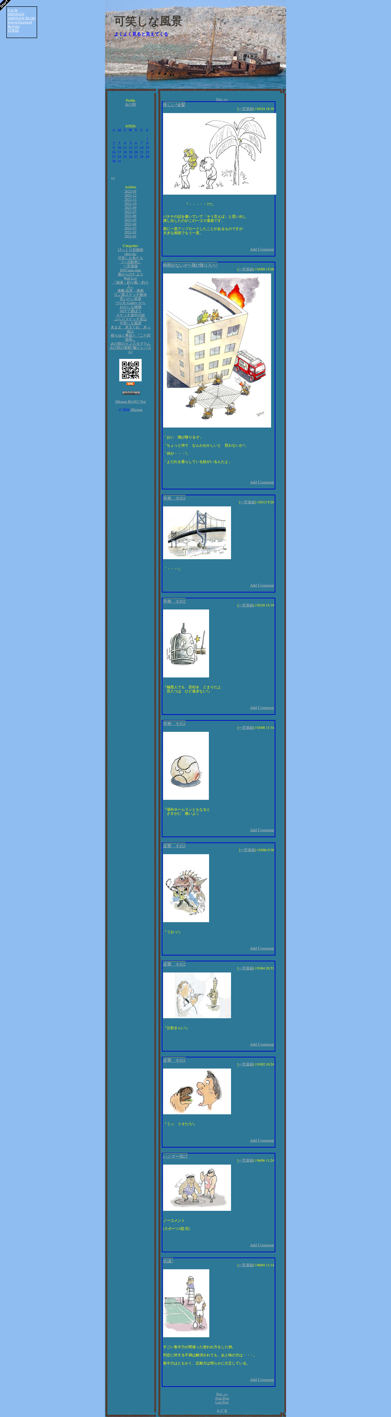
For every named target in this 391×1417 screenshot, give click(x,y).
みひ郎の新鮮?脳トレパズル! (130, 349)
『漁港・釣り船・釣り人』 (130, 284)
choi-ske (130, 253)
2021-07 (130, 211)
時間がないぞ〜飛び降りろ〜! (190, 265)
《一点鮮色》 (130, 261)
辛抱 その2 (174, 601)
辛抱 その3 (174, 498)
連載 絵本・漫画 (130, 290)
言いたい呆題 (130, 298)
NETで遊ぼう (130, 310)
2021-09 (130, 207)
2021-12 (130, 195)
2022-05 (130, 191)
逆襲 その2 (174, 964)
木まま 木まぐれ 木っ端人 (130, 329)
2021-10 (130, 203)
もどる (222, 1410)
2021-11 (130, 199)
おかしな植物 (130, 306)
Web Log (130, 278)
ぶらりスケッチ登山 (130, 319)
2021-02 (130, 232)
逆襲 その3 (174, 846)
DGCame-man (130, 270)
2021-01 (130, 236)
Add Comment (262, 249)
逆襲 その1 (174, 1060)
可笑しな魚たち (130, 257)
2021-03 (130, 227)
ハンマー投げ (175, 1156)
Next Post (222, 1398)
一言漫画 (130, 266)
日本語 (13, 30)
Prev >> (222, 99)
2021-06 (130, 215)
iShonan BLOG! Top (130, 401)
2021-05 (130, 219)
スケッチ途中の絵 (130, 314)
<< (113, 177)
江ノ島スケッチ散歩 (130, 294)
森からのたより (130, 274)
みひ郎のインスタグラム (130, 343)
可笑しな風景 (148, 21)
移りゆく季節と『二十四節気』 (130, 337)
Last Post (222, 1402)
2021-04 (130, 223)
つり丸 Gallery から (130, 302)
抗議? (168, 1261)
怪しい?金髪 (174, 104)
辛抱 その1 (174, 723)
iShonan (136, 409)
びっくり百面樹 (130, 249)
